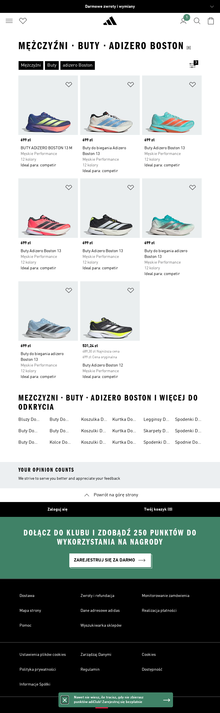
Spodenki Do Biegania (156, 443)
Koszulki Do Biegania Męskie (93, 443)
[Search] (197, 21)
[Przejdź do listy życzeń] (23, 21)
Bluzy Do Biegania (27, 420)
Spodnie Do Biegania (186, 443)
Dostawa (26, 596)
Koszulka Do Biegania (93, 420)
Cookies (149, 655)
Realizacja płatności (159, 611)
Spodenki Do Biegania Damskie (187, 420)
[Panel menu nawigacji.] (9, 21)
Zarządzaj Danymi (95, 655)
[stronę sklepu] (110, 23)
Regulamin (90, 670)
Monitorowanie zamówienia (165, 596)
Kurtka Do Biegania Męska (122, 443)
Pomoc (25, 626)
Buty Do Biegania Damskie (27, 443)
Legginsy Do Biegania (156, 420)
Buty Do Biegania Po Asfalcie (61, 432)
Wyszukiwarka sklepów (100, 626)
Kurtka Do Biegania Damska (122, 432)
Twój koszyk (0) (158, 509)
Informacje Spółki (34, 684)
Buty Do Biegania (27, 432)
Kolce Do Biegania (58, 443)
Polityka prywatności (37, 670)
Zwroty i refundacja (97, 596)
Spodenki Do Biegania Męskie (187, 432)
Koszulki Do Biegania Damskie (93, 432)
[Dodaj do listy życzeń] (68, 85)
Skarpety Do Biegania (156, 432)
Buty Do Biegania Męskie (58, 420)
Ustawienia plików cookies (42, 655)
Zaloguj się (58, 509)
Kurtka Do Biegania (122, 420)
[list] (100, 65)
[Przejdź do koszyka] (211, 21)
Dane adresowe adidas (100, 611)
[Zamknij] (64, 700)
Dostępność (152, 670)
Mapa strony (30, 611)
